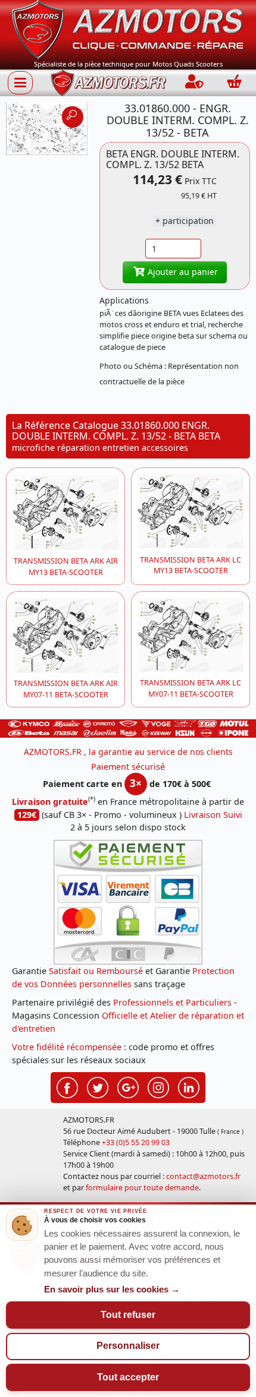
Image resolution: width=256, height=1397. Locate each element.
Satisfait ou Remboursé (96, 970)
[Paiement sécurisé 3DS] (128, 902)
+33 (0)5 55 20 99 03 (136, 1142)
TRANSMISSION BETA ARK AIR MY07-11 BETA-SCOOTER (66, 689)
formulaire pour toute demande (142, 1188)
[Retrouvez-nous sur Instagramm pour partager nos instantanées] (158, 1086)
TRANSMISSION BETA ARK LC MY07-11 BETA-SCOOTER (190, 688)
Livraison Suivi (213, 814)
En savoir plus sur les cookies (112, 1289)
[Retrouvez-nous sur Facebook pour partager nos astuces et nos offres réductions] (67, 1086)
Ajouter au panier (181, 271)
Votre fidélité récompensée (66, 1047)
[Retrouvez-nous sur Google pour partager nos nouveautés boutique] (128, 1086)
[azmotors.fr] (108, 82)
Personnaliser (128, 1346)
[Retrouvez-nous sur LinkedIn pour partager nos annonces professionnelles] (188, 1086)
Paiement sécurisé (128, 766)
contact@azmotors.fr (203, 1176)
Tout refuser (128, 1315)
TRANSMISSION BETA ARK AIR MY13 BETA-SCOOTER (66, 566)
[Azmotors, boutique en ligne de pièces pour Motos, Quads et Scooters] (128, 28)
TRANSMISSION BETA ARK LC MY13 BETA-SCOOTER (190, 565)
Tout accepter (128, 1377)
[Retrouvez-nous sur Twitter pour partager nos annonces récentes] (97, 1086)
